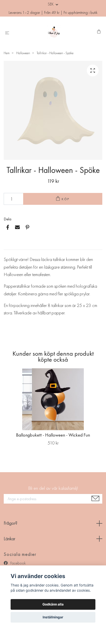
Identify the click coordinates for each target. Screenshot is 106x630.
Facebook (17, 563)
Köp (66, 199)
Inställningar (53, 617)
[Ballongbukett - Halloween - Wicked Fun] (53, 399)
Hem (7, 53)
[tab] (10, 245)
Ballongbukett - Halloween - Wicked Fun (53, 435)
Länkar (9, 539)
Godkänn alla (53, 604)
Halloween (23, 53)
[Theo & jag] (54, 32)
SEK (51, 4)
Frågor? (10, 523)
